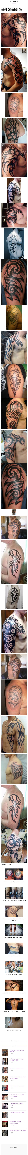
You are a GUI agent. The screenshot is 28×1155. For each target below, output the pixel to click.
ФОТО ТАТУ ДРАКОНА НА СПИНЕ (18, 1130)
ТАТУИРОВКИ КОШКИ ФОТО (17, 1112)
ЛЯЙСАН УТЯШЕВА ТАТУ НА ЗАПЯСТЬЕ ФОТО (17, 1059)
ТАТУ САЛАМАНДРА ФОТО (16, 1068)
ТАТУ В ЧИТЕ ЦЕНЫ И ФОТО (17, 1086)
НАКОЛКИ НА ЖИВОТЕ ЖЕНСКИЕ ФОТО (15, 1122)
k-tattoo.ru (14, 1)
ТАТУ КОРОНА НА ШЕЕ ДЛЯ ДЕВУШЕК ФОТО (17, 1095)
